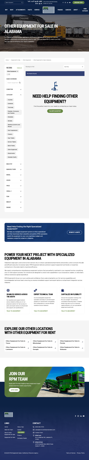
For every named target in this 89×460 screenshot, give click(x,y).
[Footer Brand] (9, 414)
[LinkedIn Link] (67, 2)
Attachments (20, 10)
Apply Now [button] (14, 390)
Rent (11, 10)
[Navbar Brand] (49, 10)
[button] (77, 10)
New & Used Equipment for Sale (10, 433)
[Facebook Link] (63, 2)
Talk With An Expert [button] (55, 111)
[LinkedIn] (81, 416)
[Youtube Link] (69, 2)
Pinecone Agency (33, 453)
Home (6, 427)
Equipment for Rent (10, 437)
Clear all (19, 68)
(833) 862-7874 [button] (78, 2)
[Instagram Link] (65, 2)
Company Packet (22, 438)
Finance (60, 10)
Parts (30, 10)
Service (37, 10)
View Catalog (85, 10)
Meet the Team (9, 430)
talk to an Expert (14, 311)
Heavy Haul (20, 427)
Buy (6, 10)
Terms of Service (70, 453)
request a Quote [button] (74, 232)
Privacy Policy (81, 453)
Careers (68, 10)
